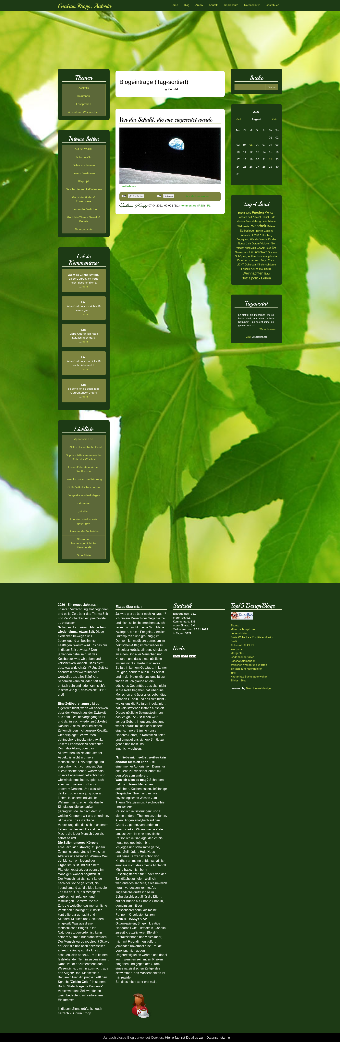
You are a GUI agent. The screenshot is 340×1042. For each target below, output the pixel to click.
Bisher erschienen (83, 165)
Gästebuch (272, 4)
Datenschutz (252, 4)
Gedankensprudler (242, 656)
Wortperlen (237, 649)
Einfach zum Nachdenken (246, 668)
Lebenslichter (239, 633)
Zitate (248, 337)
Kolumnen (83, 95)
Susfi (234, 641)
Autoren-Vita (83, 157)
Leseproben (83, 104)
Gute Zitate (84, 555)
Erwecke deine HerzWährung (84, 479)
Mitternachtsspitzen (243, 629)
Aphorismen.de (83, 439)
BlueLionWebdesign (258, 688)
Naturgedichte (83, 229)
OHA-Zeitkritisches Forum (83, 487)
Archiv (199, 4)
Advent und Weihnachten (83, 112)
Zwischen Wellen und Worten (249, 664)
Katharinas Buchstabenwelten (249, 676)
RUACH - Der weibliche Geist (84, 447)
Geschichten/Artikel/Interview (84, 189)
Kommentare (188, 205)
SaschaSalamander (243, 660)
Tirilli (233, 672)
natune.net (83, 503)
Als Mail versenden (198, 196)
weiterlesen (129, 186)
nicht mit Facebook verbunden (123, 196)
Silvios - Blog (239, 680)
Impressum (231, 4)
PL (209, 205)
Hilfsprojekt (84, 181)
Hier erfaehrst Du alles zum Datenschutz (195, 1037)
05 (251, 144)
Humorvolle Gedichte (84, 209)
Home (174, 4)
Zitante (235, 625)
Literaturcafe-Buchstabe (84, 531)
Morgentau (237, 653)
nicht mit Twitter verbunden (159, 196)
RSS (201, 205)
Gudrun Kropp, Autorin (84, 6)
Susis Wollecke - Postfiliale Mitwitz (252, 637)
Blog (186, 4)
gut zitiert (83, 511)
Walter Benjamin (267, 329)
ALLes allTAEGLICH (243, 645)
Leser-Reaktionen (84, 173)
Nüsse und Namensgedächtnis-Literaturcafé (83, 543)
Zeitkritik (84, 87)
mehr (85, 286)
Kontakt (213, 4)
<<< (238, 119)
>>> (274, 119)
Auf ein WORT (84, 149)
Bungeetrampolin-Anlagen (83, 495)
